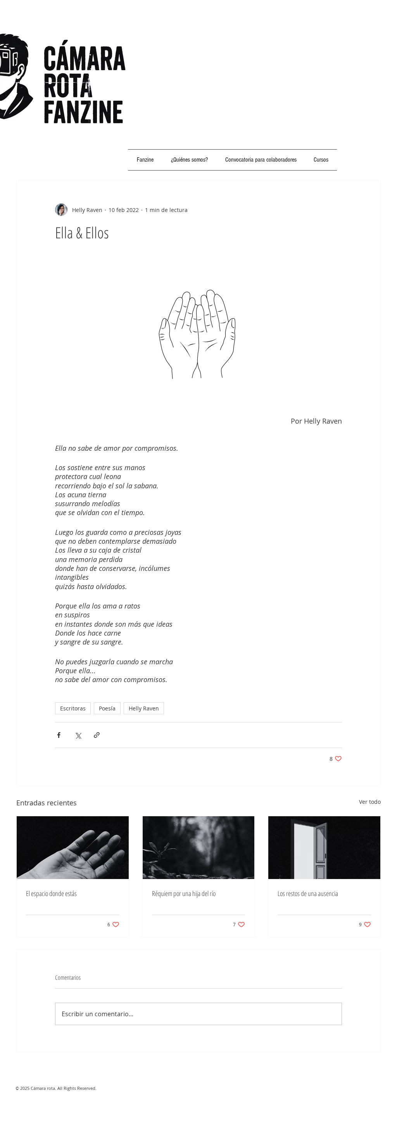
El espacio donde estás (51, 893)
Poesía (107, 708)
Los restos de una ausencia (308, 893)
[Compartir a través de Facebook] (58, 735)
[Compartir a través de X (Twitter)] (77, 735)
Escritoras (73, 708)
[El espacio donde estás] (73, 847)
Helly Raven (144, 708)
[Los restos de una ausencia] (324, 847)
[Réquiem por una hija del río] (199, 847)
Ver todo (370, 801)
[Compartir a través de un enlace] (96, 735)
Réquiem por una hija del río (184, 893)
